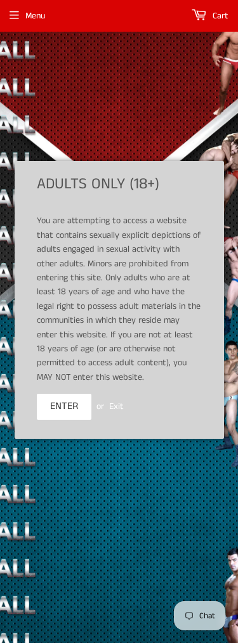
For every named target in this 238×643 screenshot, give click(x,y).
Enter (64, 406)
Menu (35, 16)
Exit (116, 406)
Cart (219, 16)
